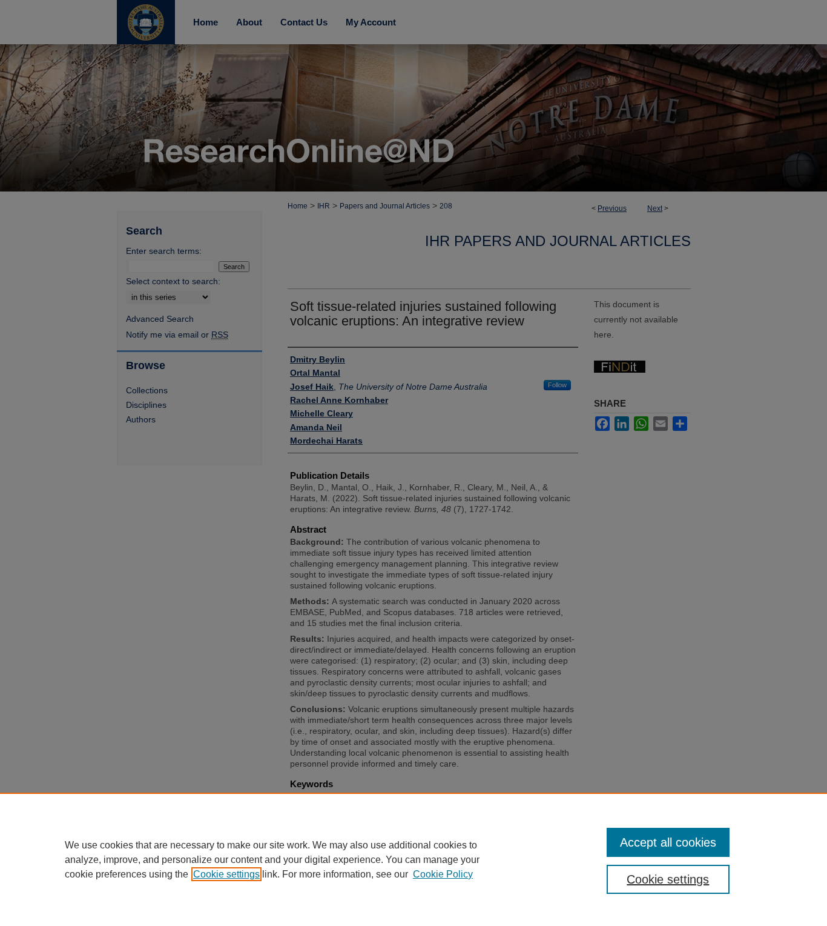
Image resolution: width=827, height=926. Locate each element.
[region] (413, 859)
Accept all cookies (668, 842)
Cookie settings (226, 874)
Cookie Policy (443, 874)
